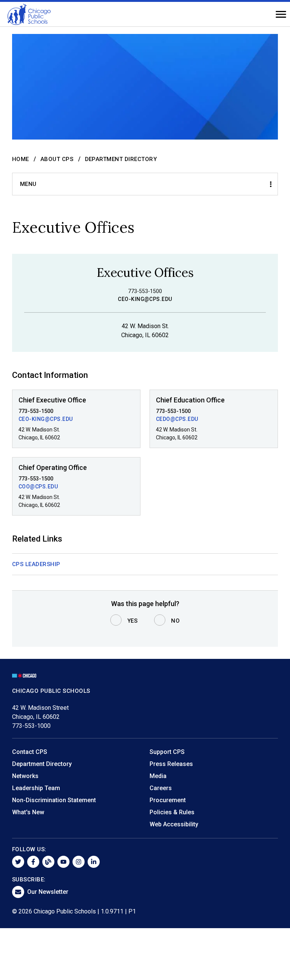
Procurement (168, 800)
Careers (161, 788)
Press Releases (171, 763)
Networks (25, 776)
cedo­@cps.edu (177, 419)
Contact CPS (29, 751)
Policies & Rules (172, 812)
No (175, 620)
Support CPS (167, 751)
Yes (132, 620)
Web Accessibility (174, 824)
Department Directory (121, 159)
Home (20, 159)
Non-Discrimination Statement (54, 800)
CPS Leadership (36, 564)
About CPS (57, 159)
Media (158, 776)
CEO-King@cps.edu (145, 299)
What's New (28, 812)
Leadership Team (36, 788)
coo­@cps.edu (38, 487)
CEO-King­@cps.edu (45, 419)
